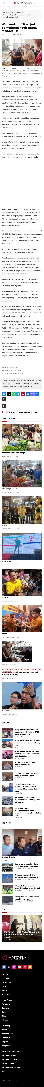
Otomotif (6, 1038)
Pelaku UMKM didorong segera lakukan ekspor (20, 632)
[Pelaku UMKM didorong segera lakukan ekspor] (22, 618)
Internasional (7, 1034)
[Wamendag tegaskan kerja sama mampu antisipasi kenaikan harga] (22, 437)
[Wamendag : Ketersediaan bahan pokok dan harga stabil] (22, 474)
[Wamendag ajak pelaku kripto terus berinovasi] (22, 546)
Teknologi (6, 1026)
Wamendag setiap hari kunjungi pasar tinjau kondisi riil (22, 596)
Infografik (6, 1046)
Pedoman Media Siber (11, 1067)
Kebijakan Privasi (9, 1055)
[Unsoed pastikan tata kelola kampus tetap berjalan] (7, 776)
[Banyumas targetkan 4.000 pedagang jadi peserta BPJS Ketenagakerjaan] (7, 733)
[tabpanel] (22, 928)
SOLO (35, 412)
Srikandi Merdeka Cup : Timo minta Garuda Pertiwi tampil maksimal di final (27, 753)
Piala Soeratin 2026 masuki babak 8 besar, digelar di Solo (21, 856)
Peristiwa (6, 1004)
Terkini (5, 974)
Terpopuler (6, 982)
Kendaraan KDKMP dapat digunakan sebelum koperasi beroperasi (27, 799)
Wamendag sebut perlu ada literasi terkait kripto (21, 523)
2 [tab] (18, 944)
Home (8, 13)
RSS (3, 1071)
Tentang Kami (8, 1063)
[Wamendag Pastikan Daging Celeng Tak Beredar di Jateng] (22, 670)
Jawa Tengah (7, 1000)
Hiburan (5, 1020)
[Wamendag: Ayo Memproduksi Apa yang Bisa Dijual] (22, 696)
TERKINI (5, 723)
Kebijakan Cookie (9, 1059)
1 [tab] (15, 944)
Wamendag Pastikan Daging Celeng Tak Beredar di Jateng (20, 673)
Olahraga (5, 1016)
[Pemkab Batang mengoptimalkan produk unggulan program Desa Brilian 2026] (7, 811)
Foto (4, 909)
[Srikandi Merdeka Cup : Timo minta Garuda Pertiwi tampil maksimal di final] (7, 755)
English (5, 1042)
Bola (4, 1012)
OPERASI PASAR (24, 412)
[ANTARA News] (24, 3)
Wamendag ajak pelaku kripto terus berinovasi (18, 560)
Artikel (4, 1030)
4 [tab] (25, 944)
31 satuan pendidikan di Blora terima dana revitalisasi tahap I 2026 (28, 742)
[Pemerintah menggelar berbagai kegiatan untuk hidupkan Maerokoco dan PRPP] (7, 787)
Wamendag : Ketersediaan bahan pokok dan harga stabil (20, 487)
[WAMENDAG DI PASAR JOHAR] (17, 651)
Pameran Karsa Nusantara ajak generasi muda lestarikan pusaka (21, 935)
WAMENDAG (10, 412)
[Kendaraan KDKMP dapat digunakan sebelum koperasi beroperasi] (7, 801)
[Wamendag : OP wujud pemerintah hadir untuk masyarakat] (22, 842)
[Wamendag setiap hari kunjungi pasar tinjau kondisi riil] (22, 582)
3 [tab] (22, 944)
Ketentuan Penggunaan (12, 1051)
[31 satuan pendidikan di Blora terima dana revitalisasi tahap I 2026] (7, 744)
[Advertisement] (22, 183)
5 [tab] (29, 944)
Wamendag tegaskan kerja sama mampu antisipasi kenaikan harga (21, 451)
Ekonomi (17, 13)
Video (4, 990)
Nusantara (6, 994)
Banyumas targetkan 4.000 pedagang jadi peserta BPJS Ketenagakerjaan (27, 732)
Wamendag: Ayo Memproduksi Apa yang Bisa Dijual (20, 709)
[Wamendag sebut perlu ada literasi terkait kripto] (22, 510)
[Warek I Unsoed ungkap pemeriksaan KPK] (7, 765)
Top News (6, 823)
